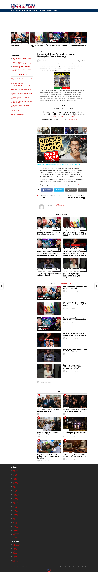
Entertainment (45, 228)
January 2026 (15, 479)
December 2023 (15, 513)
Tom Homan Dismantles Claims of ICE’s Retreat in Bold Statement (20, 82)
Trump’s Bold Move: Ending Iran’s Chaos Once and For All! (21, 90)
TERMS (66, 566)
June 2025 (14, 489)
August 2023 (15, 518)
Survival (49, 10)
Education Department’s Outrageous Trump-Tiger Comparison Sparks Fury (72, 275)
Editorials (39, 228)
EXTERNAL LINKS (73, 566)
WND (77, 185)
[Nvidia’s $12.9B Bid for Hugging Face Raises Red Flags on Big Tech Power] (39, 37)
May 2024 (14, 506)
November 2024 (15, 498)
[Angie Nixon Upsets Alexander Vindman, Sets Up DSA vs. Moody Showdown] (49, 446)
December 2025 (15, 481)
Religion (14, 559)
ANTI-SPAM (80, 566)
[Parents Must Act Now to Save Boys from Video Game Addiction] (58, 37)
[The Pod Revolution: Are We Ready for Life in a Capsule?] (49, 265)
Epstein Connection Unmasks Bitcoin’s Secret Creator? (21, 79)
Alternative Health (41, 227)
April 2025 (14, 491)
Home (12, 10)
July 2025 (14, 487)
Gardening (56, 228)
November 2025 (15, 482)
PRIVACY (61, 566)
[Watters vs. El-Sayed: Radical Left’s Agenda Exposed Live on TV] (77, 37)
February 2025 (15, 494)
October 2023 (15, 515)
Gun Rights (42, 10)
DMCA (86, 566)
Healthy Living (50, 230)
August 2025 (15, 486)
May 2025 (14, 490)
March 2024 (14, 509)
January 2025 (15, 495)
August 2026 (15, 470)
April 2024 (14, 507)
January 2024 (15, 511)
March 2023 (14, 525)
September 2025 (15, 485)
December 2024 (15, 497)
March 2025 (14, 493)
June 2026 (14, 473)
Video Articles (15, 561)
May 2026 (14, 474)
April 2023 (14, 523)
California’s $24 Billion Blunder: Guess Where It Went (21, 86)
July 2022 (14, 535)
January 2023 (15, 527)
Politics (28, 10)
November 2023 (15, 514)
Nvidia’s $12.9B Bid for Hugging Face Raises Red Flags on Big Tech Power (39, 45)
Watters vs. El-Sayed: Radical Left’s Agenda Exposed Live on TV (77, 44)
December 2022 (15, 529)
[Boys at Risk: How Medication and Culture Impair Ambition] (20, 37)
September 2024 (15, 501)
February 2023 (15, 526)
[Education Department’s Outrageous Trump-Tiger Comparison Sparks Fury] (75, 265)
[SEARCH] (86, 10)
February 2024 (15, 510)
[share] (85, 136)
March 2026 (14, 477)
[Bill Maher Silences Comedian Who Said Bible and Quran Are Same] (75, 401)
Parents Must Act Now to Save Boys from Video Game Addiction (58, 44)
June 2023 (14, 521)
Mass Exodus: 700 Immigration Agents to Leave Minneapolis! (20, 110)
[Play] (71, 130)
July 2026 (14, 471)
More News (22, 74)
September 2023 (15, 517)
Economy (35, 10)
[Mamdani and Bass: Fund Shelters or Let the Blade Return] (75, 424)
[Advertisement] (49, 22)
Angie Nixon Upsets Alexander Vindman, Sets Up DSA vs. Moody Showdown (48, 456)
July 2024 (14, 503)
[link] (39, 136)
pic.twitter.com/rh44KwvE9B (63, 116)
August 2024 (15, 502)
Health (55, 10)
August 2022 (15, 534)
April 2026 (14, 475)
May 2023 (14, 522)
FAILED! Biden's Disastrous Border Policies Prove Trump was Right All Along (62, 137)
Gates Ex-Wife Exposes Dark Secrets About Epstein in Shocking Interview (21, 113)
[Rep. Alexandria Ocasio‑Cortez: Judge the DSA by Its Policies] (49, 424)
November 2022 (15, 530)
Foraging (51, 228)
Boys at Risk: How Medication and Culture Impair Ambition (20, 44)
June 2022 (14, 537)
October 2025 (15, 483)
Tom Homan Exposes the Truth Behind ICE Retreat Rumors (20, 98)
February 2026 (15, 478)
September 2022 (15, 533)
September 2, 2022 (76, 119)
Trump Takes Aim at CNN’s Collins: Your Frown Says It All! (21, 106)
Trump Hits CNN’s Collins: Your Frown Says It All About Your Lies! (21, 94)
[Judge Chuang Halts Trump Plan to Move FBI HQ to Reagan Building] (75, 446)
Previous (11, 40)
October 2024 (15, 499)
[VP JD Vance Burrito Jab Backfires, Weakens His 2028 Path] (49, 401)
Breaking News (20, 10)
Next (86, 40)
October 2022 (15, 531)
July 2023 (14, 519)
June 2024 (14, 505)
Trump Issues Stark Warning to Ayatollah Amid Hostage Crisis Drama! (22, 102)
